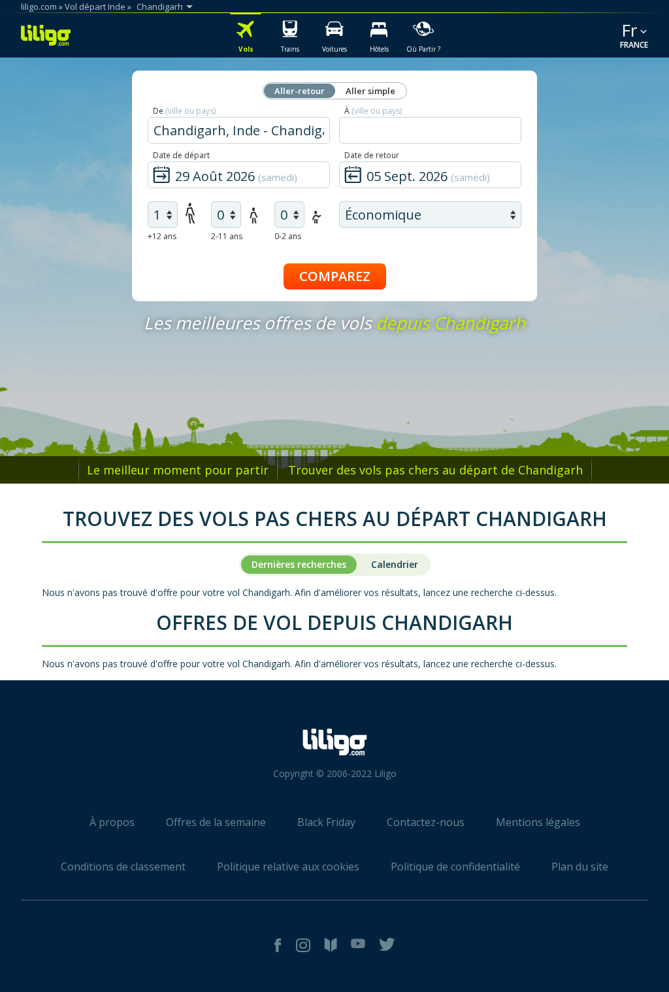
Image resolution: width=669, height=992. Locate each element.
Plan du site (579, 866)
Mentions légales (538, 822)
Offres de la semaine (216, 822)
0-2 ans (287, 236)
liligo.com (39, 6)
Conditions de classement (123, 866)
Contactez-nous (426, 822)
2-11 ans (226, 236)
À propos (112, 822)
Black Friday (326, 822)
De (184, 110)
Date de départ (181, 155)
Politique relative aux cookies (288, 866)
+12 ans (162, 236)
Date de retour (371, 155)
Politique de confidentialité (455, 866)
